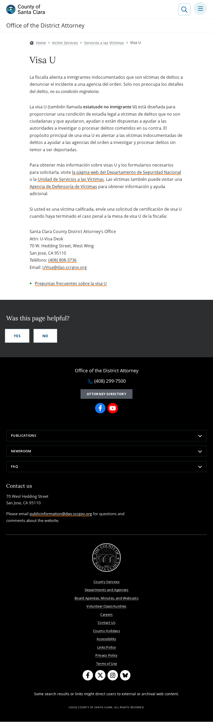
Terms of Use (106, 663)
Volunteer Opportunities (106, 606)
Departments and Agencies (106, 589)
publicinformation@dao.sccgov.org (61, 513)
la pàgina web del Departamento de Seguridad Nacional (126, 172)
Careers (106, 614)
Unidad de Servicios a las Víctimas (71, 179)
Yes (17, 335)
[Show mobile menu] (200, 8)
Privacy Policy (106, 655)
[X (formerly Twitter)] (100, 675)
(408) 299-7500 (110, 381)
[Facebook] (100, 408)
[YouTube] (113, 408)
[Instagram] (113, 675)
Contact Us (106, 622)
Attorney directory (106, 394)
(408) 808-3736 (62, 260)
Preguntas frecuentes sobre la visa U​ (71, 283)
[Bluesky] (125, 675)
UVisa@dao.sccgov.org (64, 267)
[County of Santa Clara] (25, 9)
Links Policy (106, 647)
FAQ (14, 466)
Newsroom (21, 451)
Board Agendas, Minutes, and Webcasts (106, 598)
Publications (23, 435)
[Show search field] (184, 9)
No (45, 335)
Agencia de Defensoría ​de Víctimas (63, 186)
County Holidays (106, 630)
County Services (106, 581)
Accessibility (106, 639)
